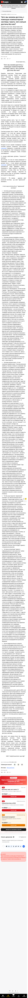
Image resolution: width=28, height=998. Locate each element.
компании (3, 148)
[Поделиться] (9, 58)
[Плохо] (22, 764)
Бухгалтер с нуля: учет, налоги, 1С (10, 789)
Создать (13, 996)
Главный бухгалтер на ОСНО (9, 803)
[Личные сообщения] (22, 2)
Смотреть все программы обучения (13, 829)
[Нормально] (18, 764)
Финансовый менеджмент (8, 817)
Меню (19, 996)
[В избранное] (7, 58)
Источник (3, 767)
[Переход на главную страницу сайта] (5, 2)
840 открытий (4, 770)
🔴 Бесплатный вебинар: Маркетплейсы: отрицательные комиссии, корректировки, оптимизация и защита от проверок (13, 7)
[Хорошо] (14, 764)
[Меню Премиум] (10, 2)
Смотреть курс (14, 796)
